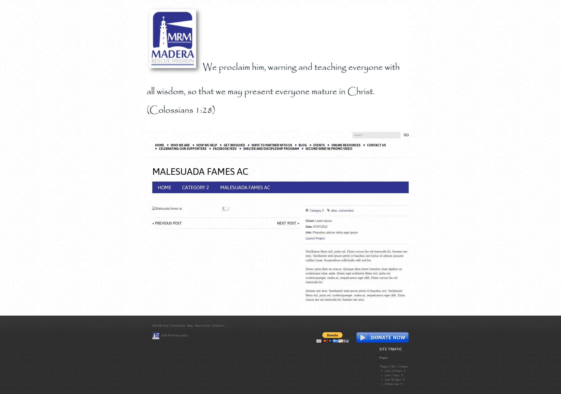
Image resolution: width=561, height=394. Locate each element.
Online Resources (345, 145)
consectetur (346, 210)
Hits (394, 366)
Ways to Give (202, 325)
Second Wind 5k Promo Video (328, 148)
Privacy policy (179, 335)
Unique (403, 366)
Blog (303, 145)
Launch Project (315, 238)
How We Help (206, 145)
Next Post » (288, 223)
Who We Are (180, 145)
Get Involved (234, 145)
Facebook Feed (225, 148)
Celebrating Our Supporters (182, 148)
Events (319, 145)
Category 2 (195, 187)
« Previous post (167, 223)
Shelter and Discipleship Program (271, 148)
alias (334, 210)
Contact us (376, 145)
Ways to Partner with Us (272, 145)
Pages (384, 366)
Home (159, 145)
